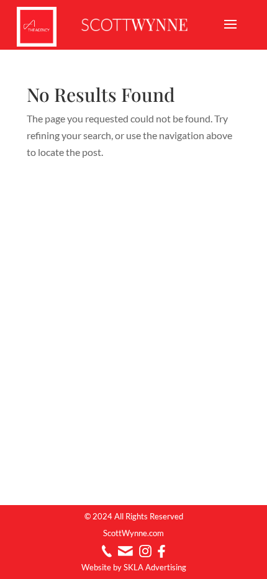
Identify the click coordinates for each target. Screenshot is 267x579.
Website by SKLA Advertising (133, 567)
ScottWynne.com (133, 533)
